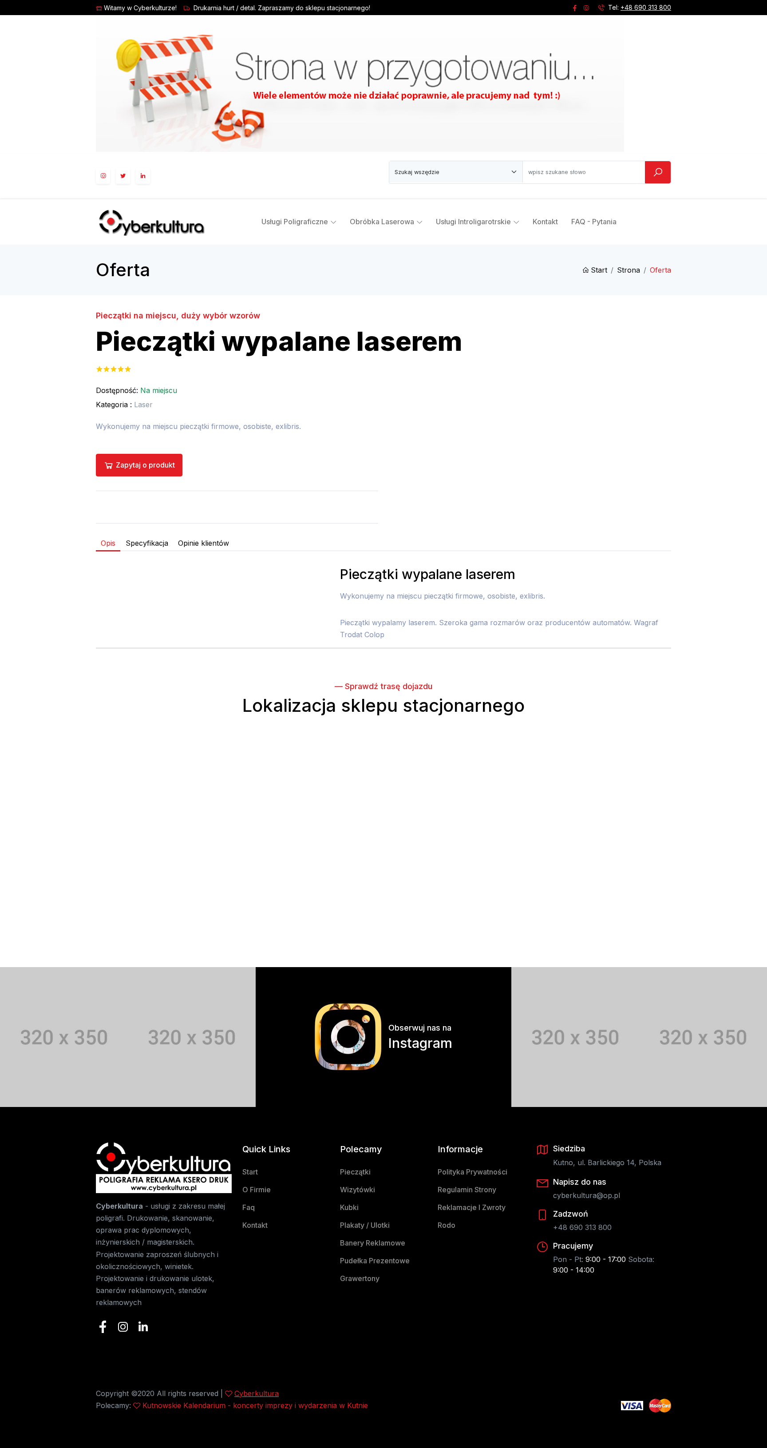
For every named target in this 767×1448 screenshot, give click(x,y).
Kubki (349, 1207)
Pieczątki (355, 1171)
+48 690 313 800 (646, 7)
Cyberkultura (256, 1393)
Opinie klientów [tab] (203, 543)
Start (599, 270)
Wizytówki (357, 1189)
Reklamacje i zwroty (472, 1207)
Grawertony (360, 1278)
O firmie (256, 1189)
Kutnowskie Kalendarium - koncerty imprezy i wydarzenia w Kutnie (255, 1405)
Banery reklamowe (372, 1242)
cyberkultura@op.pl (586, 1195)
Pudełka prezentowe (375, 1260)
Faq (248, 1207)
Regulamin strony (467, 1189)
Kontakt (545, 221)
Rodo (446, 1225)
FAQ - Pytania (594, 221)
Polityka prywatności (472, 1171)
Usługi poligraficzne (294, 221)
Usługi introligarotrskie (473, 221)
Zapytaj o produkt (145, 464)
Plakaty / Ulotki (365, 1225)
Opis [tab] (108, 543)
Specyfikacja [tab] (147, 543)
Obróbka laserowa (382, 221)
